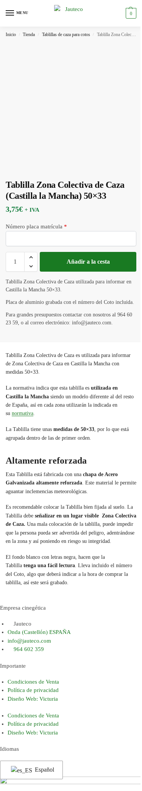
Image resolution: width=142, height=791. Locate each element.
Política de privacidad (33, 690)
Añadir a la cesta (88, 261)
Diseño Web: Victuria (33, 699)
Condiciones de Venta (33, 682)
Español (43, 769)
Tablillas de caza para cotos (66, 34)
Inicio (11, 34)
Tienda (29, 34)
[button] (130, 13)
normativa (22, 413)
